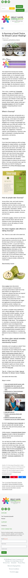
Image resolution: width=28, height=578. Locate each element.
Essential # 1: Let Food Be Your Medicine (11, 39)
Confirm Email (4, 548)
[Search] (12, 8)
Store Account (20, 10)
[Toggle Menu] (2, 28)
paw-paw (8, 486)
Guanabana (5, 484)
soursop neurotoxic (11, 487)
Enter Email (3, 543)
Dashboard (19, 6)
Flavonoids (14, 482)
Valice (17, 572)
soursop (13, 486)
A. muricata (8, 482)
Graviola (19, 482)
